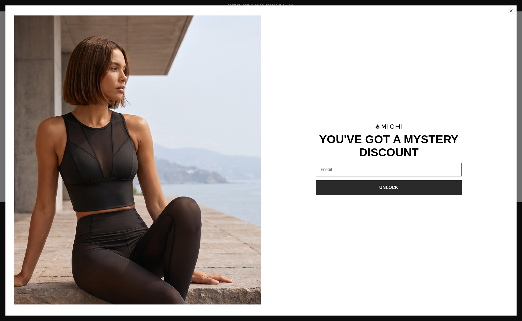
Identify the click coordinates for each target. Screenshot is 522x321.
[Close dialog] (511, 11)
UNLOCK (388, 187)
